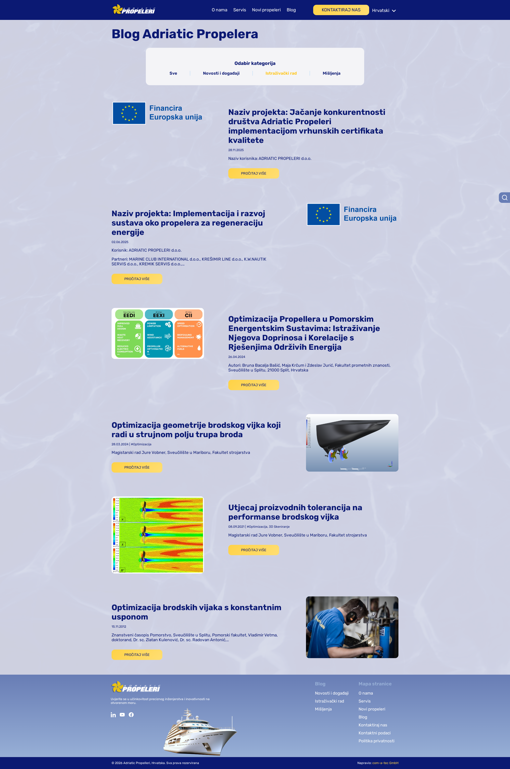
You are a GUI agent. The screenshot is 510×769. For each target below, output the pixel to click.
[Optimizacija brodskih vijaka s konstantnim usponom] (352, 627)
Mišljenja (331, 73)
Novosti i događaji (221, 73)
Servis (239, 10)
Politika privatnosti (376, 741)
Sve (173, 73)
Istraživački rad (281, 73)
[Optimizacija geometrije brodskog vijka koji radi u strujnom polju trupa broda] (352, 443)
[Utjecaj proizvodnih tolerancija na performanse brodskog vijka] (158, 535)
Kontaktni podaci (375, 733)
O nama (219, 10)
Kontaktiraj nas (341, 10)
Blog (291, 10)
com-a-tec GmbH (385, 763)
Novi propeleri (266, 10)
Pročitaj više (253, 173)
